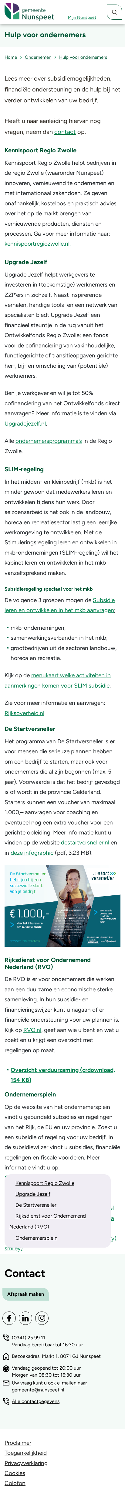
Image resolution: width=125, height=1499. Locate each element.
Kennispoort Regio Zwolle (44, 1183)
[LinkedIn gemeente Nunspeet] (25, 1318)
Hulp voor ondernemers (83, 57)
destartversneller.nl (85, 842)
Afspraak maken (25, 1294)
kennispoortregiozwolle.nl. (38, 243)
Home (11, 57)
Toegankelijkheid (26, 1452)
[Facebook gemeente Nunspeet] (9, 1318)
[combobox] (114, 12)
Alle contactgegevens (35, 1401)
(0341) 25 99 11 (28, 1338)
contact (65, 131)
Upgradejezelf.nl (25, 423)
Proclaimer (18, 1442)
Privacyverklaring (26, 1463)
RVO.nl (32, 1029)
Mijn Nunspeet (82, 17)
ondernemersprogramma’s (48, 440)
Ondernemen (38, 57)
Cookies (15, 1473)
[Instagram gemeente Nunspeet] (41, 1318)
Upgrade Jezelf (32, 1194)
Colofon (15, 1483)
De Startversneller (35, 1205)
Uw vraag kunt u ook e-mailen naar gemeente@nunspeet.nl (49, 1386)
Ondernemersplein (36, 1238)
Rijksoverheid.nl (24, 713)
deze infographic (32, 852)
